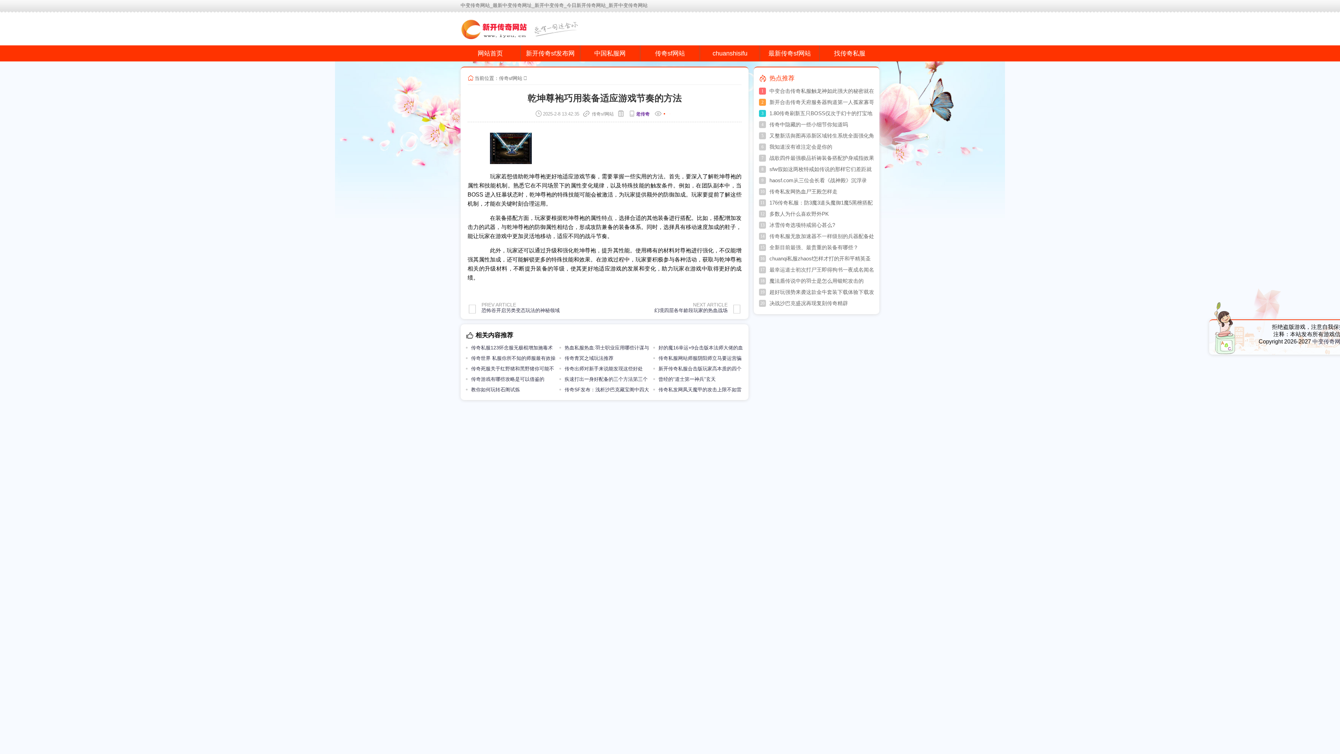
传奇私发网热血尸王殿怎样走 (803, 191)
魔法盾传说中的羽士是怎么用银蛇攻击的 (816, 281)
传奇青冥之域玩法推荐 (589, 358)
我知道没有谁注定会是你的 (800, 147)
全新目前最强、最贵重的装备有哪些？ (813, 247)
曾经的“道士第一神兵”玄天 (687, 379)
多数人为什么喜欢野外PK (799, 214)
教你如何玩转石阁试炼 (495, 389)
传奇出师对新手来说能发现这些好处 (604, 368)
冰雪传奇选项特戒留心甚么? (802, 225)
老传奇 (643, 114)
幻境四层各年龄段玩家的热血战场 (691, 310)
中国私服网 (610, 53)
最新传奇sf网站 (789, 53)
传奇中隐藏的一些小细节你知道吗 (808, 124)
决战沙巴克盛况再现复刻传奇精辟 (808, 303)
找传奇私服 (849, 53)
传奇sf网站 (670, 53)
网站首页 (490, 53)
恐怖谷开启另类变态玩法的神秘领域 (521, 310)
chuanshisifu (730, 53)
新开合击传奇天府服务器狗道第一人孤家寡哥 (821, 102)
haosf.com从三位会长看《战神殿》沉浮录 (818, 180)
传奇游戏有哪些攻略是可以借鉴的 (507, 379)
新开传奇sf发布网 (550, 53)
